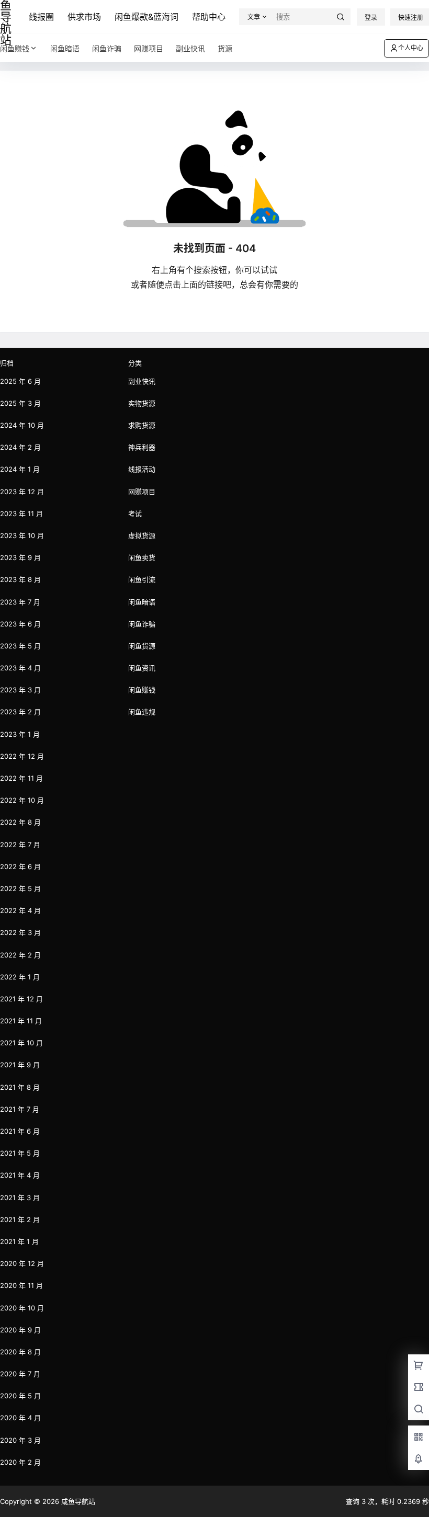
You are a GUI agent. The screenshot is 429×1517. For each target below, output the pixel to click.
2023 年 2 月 (20, 712)
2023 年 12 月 (22, 491)
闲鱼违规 (141, 712)
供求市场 (84, 17)
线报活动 (141, 469)
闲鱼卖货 (141, 557)
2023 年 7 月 (20, 602)
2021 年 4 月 (20, 1175)
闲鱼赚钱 (14, 48)
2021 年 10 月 (21, 1043)
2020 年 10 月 (22, 1308)
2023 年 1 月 (20, 734)
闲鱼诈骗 (141, 624)
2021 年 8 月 (20, 1087)
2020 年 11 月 (21, 1285)
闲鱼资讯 (141, 668)
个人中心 (410, 48)
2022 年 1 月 (20, 977)
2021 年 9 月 (20, 1064)
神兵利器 (141, 447)
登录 (371, 17)
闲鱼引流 (141, 579)
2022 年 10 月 (22, 800)
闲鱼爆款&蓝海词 (146, 17)
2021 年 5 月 (20, 1153)
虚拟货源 (141, 535)
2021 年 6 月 (20, 1131)
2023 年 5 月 (20, 646)
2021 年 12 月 (21, 999)
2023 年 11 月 (21, 513)
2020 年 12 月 (22, 1263)
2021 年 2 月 (20, 1219)
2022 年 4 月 (20, 910)
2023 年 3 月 (20, 690)
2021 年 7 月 (19, 1109)
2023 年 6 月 (20, 624)
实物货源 (141, 403)
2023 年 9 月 (20, 557)
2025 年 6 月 (20, 381)
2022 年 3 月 (20, 932)
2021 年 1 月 (19, 1241)
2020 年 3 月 (20, 1440)
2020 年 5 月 (20, 1395)
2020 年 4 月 (20, 1417)
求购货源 (141, 425)
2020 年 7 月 (20, 1374)
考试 (135, 513)
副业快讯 (141, 381)
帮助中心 (208, 17)
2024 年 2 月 (20, 447)
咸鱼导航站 (77, 1501)
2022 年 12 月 (22, 756)
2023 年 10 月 (22, 535)
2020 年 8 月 (20, 1352)
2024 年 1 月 (20, 469)
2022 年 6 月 (20, 866)
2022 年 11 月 (21, 778)
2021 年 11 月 (21, 1021)
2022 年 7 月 (20, 844)
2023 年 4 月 (20, 668)
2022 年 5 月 (20, 888)
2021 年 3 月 (20, 1197)
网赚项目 (141, 491)
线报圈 (41, 17)
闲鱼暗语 (141, 602)
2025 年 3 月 (20, 403)
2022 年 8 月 (20, 822)
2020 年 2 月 (20, 1462)
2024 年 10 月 (22, 425)
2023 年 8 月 (20, 579)
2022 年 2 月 (20, 955)
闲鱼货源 (141, 646)
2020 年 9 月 (20, 1330)
